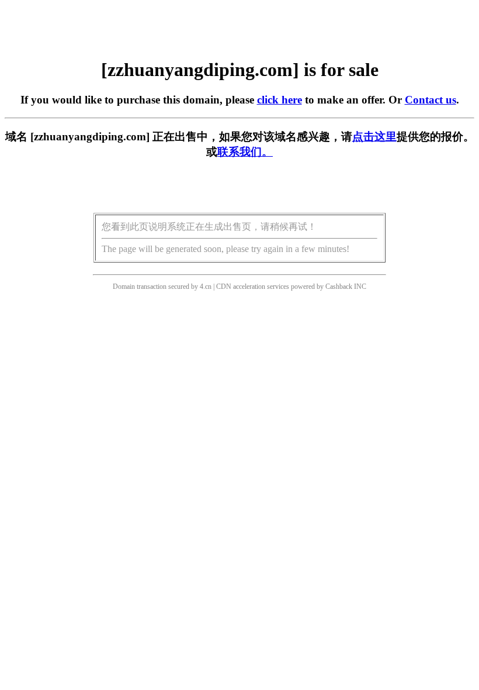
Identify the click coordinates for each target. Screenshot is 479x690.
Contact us (430, 100)
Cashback (338, 286)
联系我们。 (245, 152)
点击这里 (374, 136)
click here (279, 100)
